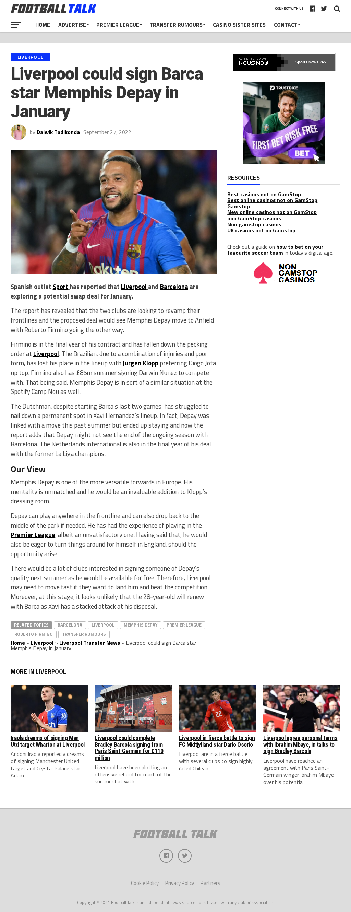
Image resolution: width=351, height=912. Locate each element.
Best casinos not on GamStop (264, 194)
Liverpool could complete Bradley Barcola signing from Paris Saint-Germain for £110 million (129, 748)
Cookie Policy (145, 883)
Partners (210, 883)
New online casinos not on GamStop (272, 212)
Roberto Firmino (33, 634)
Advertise (72, 25)
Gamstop (238, 206)
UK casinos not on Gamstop (261, 230)
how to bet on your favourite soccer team (275, 250)
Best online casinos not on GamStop (272, 200)
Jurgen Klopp (140, 363)
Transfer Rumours (176, 25)
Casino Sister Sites (239, 25)
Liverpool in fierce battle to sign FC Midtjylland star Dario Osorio (217, 741)
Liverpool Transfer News (89, 643)
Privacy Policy (179, 883)
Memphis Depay (140, 624)
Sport (60, 286)
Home (42, 25)
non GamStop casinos (254, 218)
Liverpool (134, 286)
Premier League (117, 25)
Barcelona (174, 286)
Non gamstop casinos (254, 224)
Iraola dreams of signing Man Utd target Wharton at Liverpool (48, 741)
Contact (286, 25)
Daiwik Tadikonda (58, 132)
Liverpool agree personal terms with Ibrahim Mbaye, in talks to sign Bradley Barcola (300, 745)
